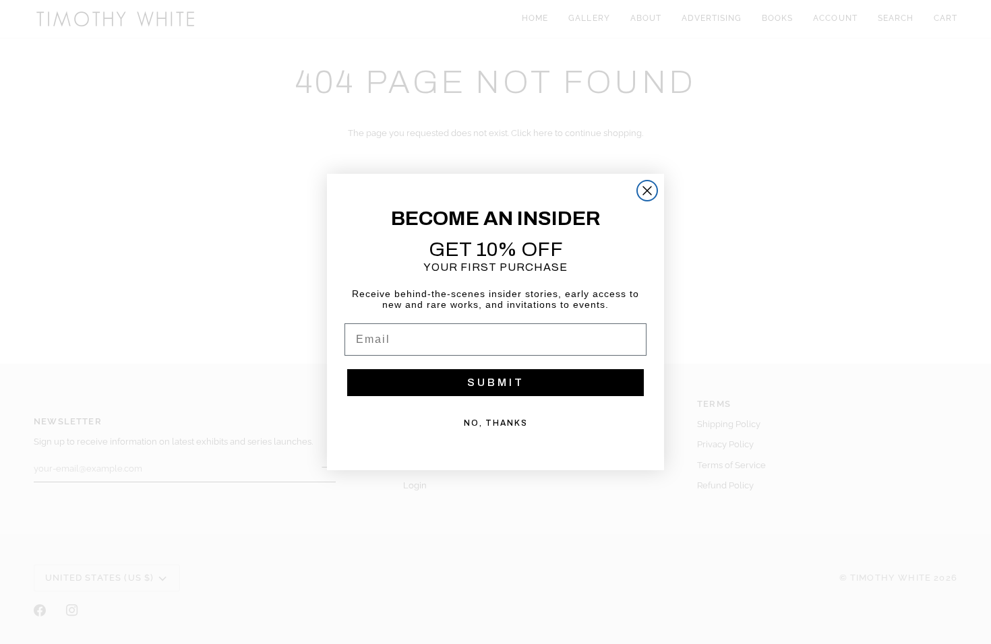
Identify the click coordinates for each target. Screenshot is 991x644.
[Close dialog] (647, 191)
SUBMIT (495, 382)
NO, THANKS (496, 423)
